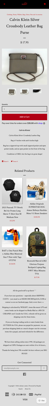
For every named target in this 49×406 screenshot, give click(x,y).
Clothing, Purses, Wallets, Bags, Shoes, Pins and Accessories (24, 15)
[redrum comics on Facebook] (24, 375)
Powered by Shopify (35, 386)
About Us (27, 389)
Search (20, 389)
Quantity (5, 104)
